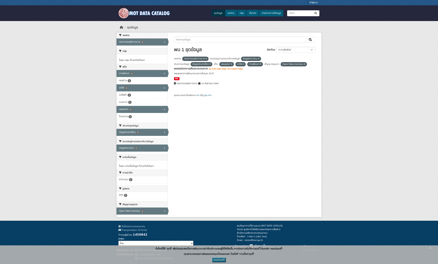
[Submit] (316, 13)
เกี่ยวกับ (252, 13)
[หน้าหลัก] (121, 27)
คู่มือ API (207, 95)
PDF (176, 78)
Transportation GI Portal (134, 230)
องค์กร (231, 13)
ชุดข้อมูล (218, 13)
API (197, 95)
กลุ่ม (242, 13)
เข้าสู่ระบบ (314, 2)
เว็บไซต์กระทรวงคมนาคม (133, 226)
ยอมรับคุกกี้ (219, 260)
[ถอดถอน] (206, 58)
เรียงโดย (271, 49)
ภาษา (121, 239)
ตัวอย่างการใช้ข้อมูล (271, 13)
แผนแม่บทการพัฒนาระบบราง (191, 68)
